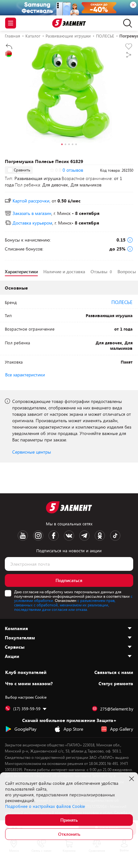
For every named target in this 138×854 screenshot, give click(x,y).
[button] (62, 145)
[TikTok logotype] (115, 535)
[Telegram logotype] (84, 535)
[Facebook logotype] (53, 535)
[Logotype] (69, 23)
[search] (126, 23)
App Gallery (121, 729)
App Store (73, 729)
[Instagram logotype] (38, 535)
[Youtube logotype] (23, 535)
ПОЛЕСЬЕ (122, 302)
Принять (69, 820)
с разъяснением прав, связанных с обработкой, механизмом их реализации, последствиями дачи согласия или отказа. (65, 605)
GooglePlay (25, 729)
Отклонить (69, 834)
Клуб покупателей (26, 672)
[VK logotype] (69, 535)
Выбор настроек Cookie (26, 697)
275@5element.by (116, 709)
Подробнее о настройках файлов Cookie (45, 806)
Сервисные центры (31, 452)
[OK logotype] (100, 535)
